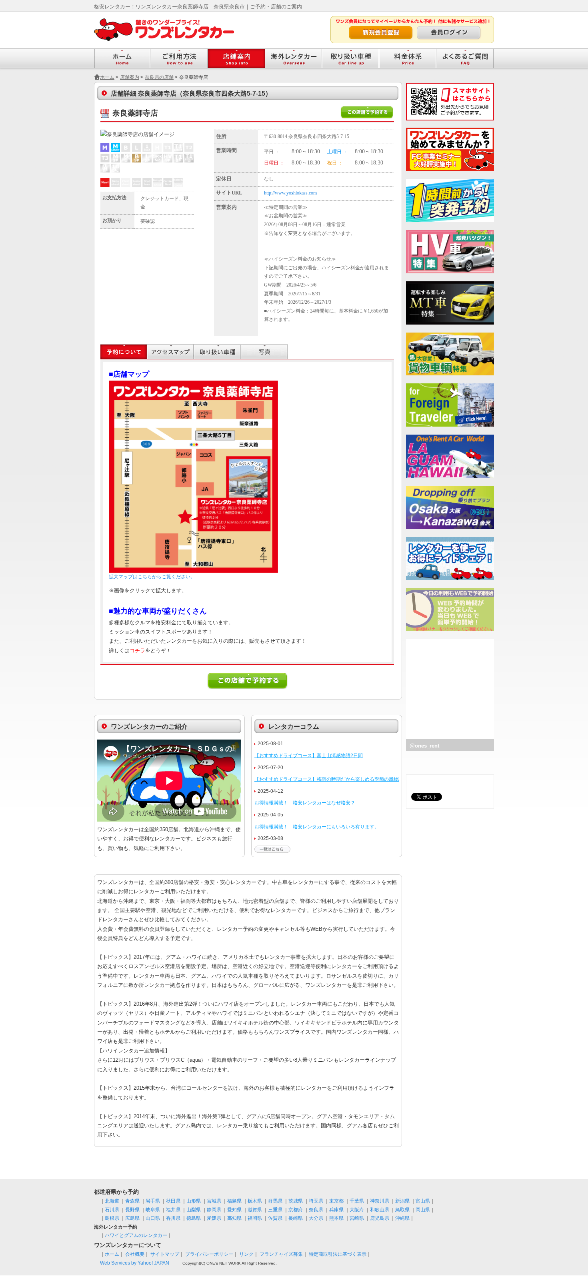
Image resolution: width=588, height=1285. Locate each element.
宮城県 (214, 1201)
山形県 (193, 1201)
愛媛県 (214, 1218)
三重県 (275, 1210)
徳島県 (193, 1218)
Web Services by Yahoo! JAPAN (134, 1263)
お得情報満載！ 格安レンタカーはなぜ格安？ (304, 803)
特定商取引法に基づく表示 (337, 1254)
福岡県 (255, 1218)
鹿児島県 (379, 1218)
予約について (123, 351)
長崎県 (295, 1218)
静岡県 (214, 1210)
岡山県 (423, 1210)
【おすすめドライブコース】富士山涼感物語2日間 (308, 755)
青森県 (132, 1201)
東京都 (336, 1201)
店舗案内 (129, 77)
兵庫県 (336, 1210)
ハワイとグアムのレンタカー (136, 1235)
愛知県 (234, 1210)
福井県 (173, 1210)
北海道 (112, 1201)
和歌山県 (379, 1210)
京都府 (295, 1210)
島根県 (112, 1218)
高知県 (234, 1218)
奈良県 (316, 1210)
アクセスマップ (170, 351)
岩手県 (153, 1201)
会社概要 (134, 1254)
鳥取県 (402, 1210)
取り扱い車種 (217, 351)
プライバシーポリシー (209, 1254)
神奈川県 (379, 1201)
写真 (264, 351)
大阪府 (357, 1210)
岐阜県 (153, 1210)
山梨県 (193, 1210)
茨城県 (295, 1201)
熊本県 (336, 1218)
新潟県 (402, 1201)
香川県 (173, 1218)
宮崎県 (357, 1218)
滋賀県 (255, 1210)
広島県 (132, 1218)
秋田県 (173, 1201)
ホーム (107, 77)
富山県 (423, 1201)
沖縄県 (402, 1218)
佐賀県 (275, 1218)
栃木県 (255, 1201)
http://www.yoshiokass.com (290, 193)
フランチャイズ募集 (281, 1254)
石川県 (112, 1210)
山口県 (153, 1218)
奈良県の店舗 (159, 77)
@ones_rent (424, 746)
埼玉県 (316, 1201)
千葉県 (357, 1201)
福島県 (234, 1201)
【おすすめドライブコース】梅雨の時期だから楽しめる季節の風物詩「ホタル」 (340, 779)
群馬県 (275, 1201)
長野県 (132, 1210)
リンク (246, 1254)
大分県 (316, 1218)
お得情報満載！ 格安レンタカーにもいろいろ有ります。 (316, 827)
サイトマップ (164, 1254)
